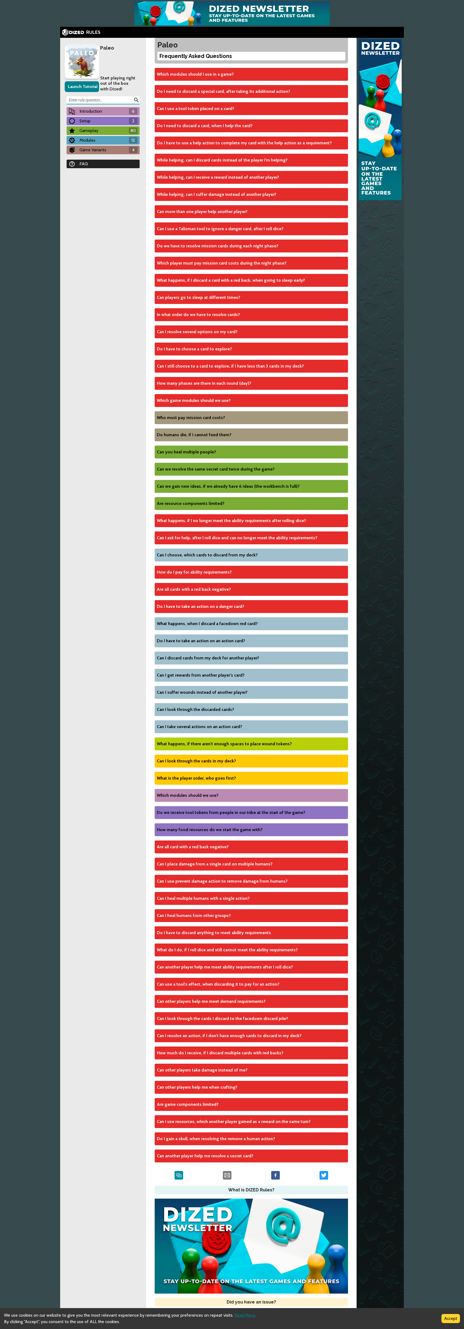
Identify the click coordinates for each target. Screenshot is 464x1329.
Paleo (107, 48)
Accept (450, 1318)
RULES (93, 32)
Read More (244, 1315)
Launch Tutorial (82, 86)
